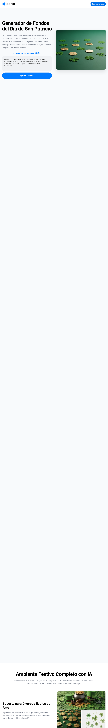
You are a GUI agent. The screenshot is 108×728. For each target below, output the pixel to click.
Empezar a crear (26, 76)
